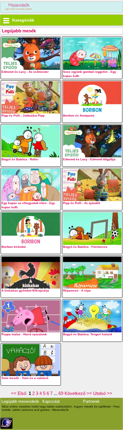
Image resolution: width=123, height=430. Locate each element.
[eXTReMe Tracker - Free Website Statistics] (6, 427)
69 (61, 393)
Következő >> (78, 393)
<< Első (19, 393)
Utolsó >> (102, 393)
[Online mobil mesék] (18, 7)
